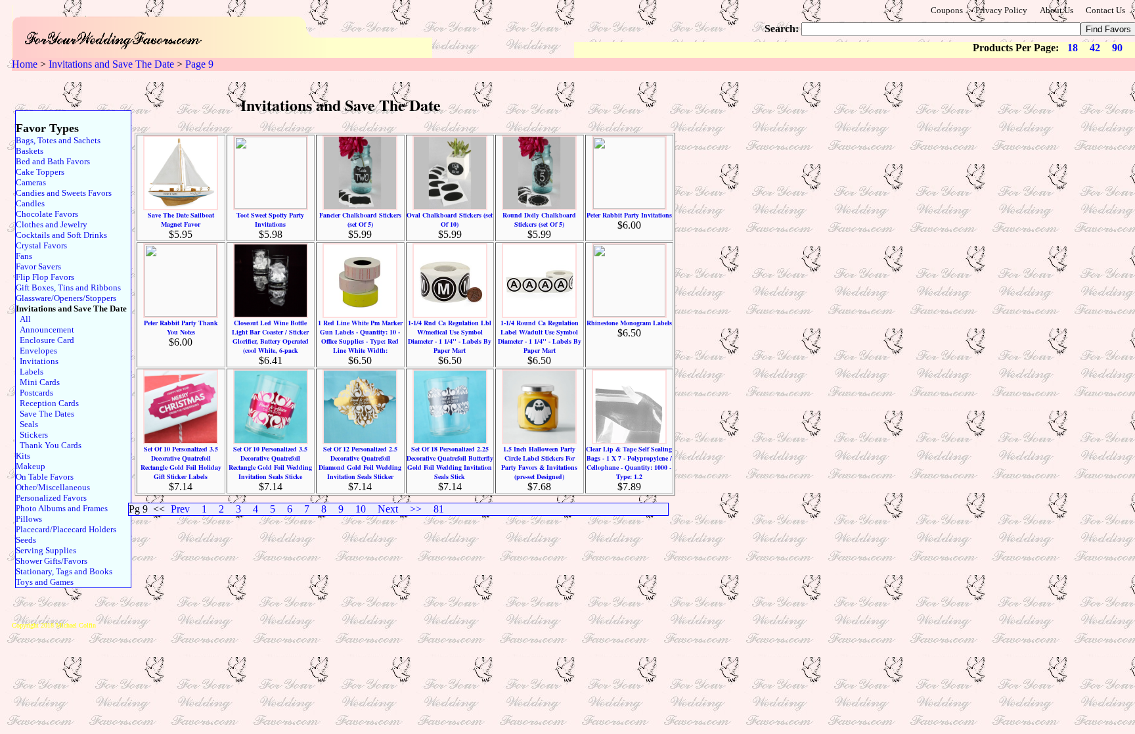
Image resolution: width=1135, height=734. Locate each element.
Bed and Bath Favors (53, 161)
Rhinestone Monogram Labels (629, 322)
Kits (23, 456)
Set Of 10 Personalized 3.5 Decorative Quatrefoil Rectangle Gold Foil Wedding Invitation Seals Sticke (270, 462)
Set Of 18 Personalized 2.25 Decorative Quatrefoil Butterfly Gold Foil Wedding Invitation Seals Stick (450, 462)
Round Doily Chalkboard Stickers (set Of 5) (539, 219)
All (23, 319)
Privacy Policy (1001, 10)
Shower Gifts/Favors (51, 561)
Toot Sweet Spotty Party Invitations (270, 219)
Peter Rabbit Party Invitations (629, 214)
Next (388, 509)
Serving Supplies (46, 550)
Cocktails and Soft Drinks (61, 235)
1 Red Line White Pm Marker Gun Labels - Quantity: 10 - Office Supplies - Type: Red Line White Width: (360, 336)
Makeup (30, 466)
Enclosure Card (45, 340)
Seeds (26, 540)
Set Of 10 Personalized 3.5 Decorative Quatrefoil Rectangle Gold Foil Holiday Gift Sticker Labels (181, 462)
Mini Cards (38, 382)
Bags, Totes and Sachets (58, 140)
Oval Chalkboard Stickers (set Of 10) (450, 219)
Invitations (37, 361)
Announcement (45, 329)
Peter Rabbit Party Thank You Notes (181, 327)
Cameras (31, 182)
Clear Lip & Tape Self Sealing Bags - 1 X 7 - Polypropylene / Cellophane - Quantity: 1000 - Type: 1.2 (629, 462)
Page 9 (199, 64)
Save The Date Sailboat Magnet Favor (181, 219)
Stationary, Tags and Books (64, 571)
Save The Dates (45, 414)
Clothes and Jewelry (51, 224)
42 (1095, 47)
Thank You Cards (48, 445)
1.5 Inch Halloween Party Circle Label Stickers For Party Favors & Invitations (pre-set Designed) (539, 462)
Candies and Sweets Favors (64, 193)
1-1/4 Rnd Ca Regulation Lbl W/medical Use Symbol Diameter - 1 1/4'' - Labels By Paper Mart (449, 336)
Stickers (32, 435)
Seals (27, 424)
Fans (24, 256)
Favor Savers (38, 266)
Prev (180, 509)
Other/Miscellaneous (53, 487)
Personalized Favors (51, 498)
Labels (29, 372)
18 (1072, 47)
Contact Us (1105, 10)
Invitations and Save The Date (111, 64)
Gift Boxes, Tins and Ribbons (68, 287)
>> (416, 509)
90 (1117, 47)
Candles (30, 203)
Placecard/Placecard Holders (66, 529)
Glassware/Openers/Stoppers (66, 298)
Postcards (34, 393)
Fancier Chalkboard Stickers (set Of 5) (360, 219)
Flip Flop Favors (45, 277)
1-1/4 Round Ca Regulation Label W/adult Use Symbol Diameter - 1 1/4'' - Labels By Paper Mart (539, 336)
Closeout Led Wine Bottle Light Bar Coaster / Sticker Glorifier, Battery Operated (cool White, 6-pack (270, 336)
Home (24, 64)
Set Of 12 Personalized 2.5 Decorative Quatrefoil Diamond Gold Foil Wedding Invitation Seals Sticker (360, 462)
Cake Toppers (40, 172)
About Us (1056, 10)
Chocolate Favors (47, 214)
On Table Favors (45, 477)
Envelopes (36, 351)
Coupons (947, 10)
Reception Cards (47, 403)
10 (360, 509)
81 (439, 509)
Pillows (29, 519)
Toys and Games (45, 582)
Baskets (29, 151)
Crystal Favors (41, 245)
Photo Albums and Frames (62, 508)
